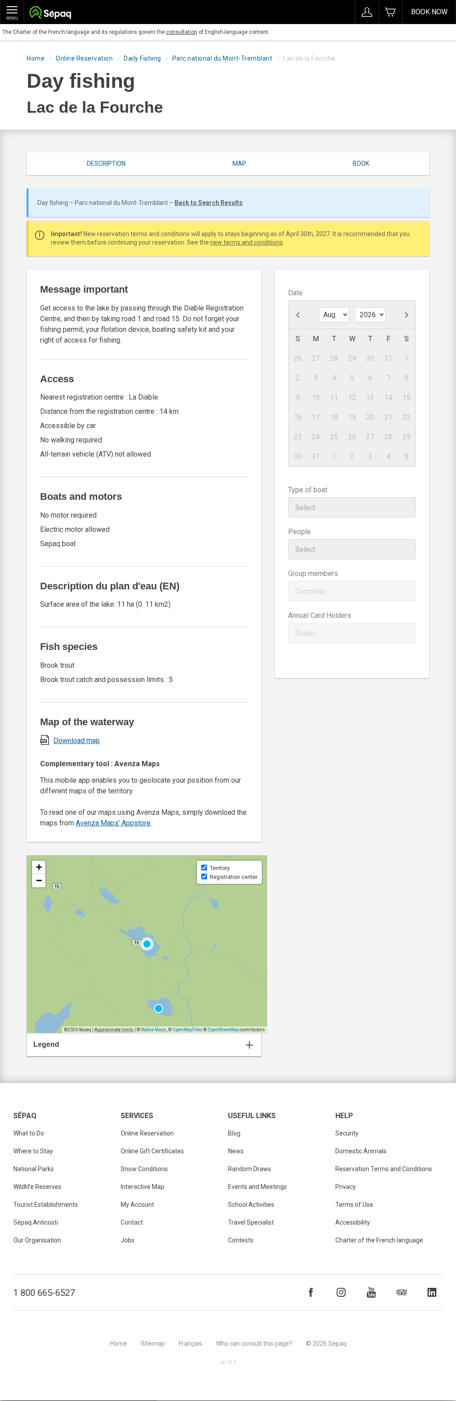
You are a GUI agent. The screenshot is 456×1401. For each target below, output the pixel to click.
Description (106, 163)
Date (295, 293)
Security (346, 1133)
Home (36, 58)
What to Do (28, 1133)
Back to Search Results (209, 202)
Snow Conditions (144, 1168)
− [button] (39, 880)
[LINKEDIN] (432, 1292)
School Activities (251, 1204)
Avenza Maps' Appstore (113, 823)
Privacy (345, 1186)
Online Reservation (84, 58)
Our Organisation (37, 1240)
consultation (181, 32)
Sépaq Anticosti (35, 1222)
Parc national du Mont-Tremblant (222, 58)
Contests (240, 1240)
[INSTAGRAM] (341, 1292)
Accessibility (352, 1222)
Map (239, 163)
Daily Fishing (142, 58)
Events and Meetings (257, 1186)
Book (361, 163)
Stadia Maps (154, 1029)
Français (190, 1343)
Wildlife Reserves (37, 1186)
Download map (76, 740)
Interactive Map (142, 1186)
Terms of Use (354, 1204)
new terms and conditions (246, 242)
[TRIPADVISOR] (401, 1292)
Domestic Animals (361, 1151)
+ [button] (39, 867)
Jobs (127, 1240)
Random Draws (249, 1168)
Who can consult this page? (254, 1343)
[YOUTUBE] (371, 1292)
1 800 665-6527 (44, 1292)
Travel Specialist (251, 1222)
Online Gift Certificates (152, 1151)
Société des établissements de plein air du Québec (50, 13)
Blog (234, 1133)
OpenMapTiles (187, 1029)
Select (305, 507)
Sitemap (153, 1343)
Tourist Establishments (45, 1204)
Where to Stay (33, 1151)
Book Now (429, 12)
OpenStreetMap (223, 1029)
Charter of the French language (379, 1240)
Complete (310, 591)
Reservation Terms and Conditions (383, 1168)
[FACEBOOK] (311, 1292)
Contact (132, 1222)
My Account (137, 1204)
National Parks (33, 1168)
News (236, 1151)
